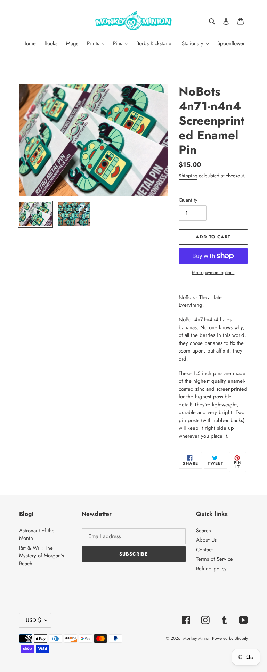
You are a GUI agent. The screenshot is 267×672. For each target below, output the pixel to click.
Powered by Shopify (230, 638)
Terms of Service (214, 559)
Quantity (188, 200)
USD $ (33, 620)
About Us (206, 540)
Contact (204, 549)
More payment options (213, 272)
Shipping (188, 175)
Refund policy (211, 569)
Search (203, 530)
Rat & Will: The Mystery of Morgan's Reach (41, 555)
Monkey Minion (196, 638)
